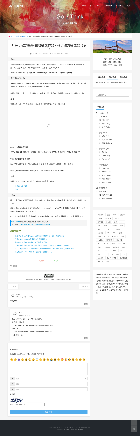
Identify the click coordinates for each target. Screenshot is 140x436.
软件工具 (24, 36)
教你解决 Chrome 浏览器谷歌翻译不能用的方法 (33, 251)
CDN (99, 236)
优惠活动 (105, 195)
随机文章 (123, 77)
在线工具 (115, 236)
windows (121, 244)
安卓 (99, 229)
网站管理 (116, 247)
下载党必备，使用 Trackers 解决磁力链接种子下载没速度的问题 (39, 236)
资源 (103, 123)
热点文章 (112, 77)
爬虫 (99, 244)
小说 (111, 254)
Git (103, 152)
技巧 (99, 254)
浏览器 (108, 222)
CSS (122, 222)
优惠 (99, 247)
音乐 (121, 251)
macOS (100, 261)
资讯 (100, 191)
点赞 (42, 260)
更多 (128, 5)
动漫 (108, 215)
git (105, 254)
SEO (114, 215)
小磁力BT (18, 189)
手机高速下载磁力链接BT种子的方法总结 (31, 242)
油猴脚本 (122, 215)
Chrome (119, 240)
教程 (91, 5)
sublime (113, 226)
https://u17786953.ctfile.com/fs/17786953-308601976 (32, 325)
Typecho (105, 171)
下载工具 (107, 247)
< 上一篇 (13, 286)
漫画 (122, 236)
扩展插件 (100, 215)
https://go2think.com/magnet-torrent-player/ (35, 224)
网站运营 (105, 182)
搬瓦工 (106, 244)
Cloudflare (111, 258)
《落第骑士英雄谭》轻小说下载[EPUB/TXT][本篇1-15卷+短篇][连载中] (42, 245)
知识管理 (100, 258)
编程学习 (119, 5)
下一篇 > (84, 286)
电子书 (100, 218)
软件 (15, 266)
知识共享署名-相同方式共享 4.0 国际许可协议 (49, 279)
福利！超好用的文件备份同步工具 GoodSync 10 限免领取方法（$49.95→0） (45, 248)
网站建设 (108, 5)
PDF (114, 233)
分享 (99, 5)
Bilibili (100, 240)
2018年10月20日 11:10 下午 (27, 315)
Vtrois (80, 430)
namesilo (123, 258)
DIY (108, 233)
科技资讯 (105, 198)
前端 (107, 261)
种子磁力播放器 (21, 186)
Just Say (102, 113)
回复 (86, 304)
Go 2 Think (15, 5)
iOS (124, 254)
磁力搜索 (109, 240)
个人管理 (117, 229)
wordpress (102, 251)
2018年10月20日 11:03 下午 (24, 297)
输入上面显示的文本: (18, 404)
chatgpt (107, 229)
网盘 (123, 247)
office (100, 222)
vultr (106, 236)
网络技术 (105, 143)
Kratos (66, 430)
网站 (103, 120)
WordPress (106, 175)
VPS (104, 136)
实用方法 (105, 139)
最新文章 (101, 77)
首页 (84, 5)
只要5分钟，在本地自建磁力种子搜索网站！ (32, 239)
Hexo (104, 168)
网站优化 (105, 178)
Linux (104, 155)
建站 (115, 222)
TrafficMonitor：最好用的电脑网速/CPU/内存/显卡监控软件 (113, 82)
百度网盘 (100, 233)
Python (104, 159)
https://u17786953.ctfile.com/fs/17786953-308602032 (32, 331)
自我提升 (102, 188)
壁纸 (105, 226)
